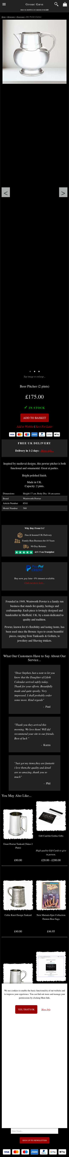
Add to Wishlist (25, 426)
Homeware (11, 17)
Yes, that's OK (26, 1009)
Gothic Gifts (34, 4)
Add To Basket (34, 418)
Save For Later (44, 426)
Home (4, 17)
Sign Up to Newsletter (34, 1140)
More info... (47, 450)
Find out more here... (34, 582)
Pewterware (21, 17)
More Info (45, 1009)
